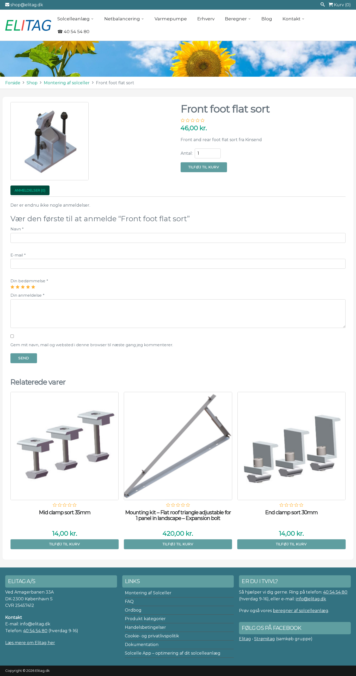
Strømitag (264, 638)
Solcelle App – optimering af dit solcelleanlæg (172, 653)
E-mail (18, 255)
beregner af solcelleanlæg (300, 610)
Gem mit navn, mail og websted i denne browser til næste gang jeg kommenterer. (91, 344)
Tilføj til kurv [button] (64, 544)
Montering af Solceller (148, 592)
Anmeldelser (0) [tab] (30, 190)
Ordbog (133, 610)
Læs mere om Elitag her (30, 642)
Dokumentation (141, 644)
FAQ (129, 601)
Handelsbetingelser (145, 627)
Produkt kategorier (145, 618)
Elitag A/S (28, 25)
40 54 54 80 (35, 630)
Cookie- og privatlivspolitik (152, 635)
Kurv (342, 4)
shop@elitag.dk (26, 4)
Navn (17, 228)
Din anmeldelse (27, 295)
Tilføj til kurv (203, 167)
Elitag (245, 638)
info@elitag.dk (311, 598)
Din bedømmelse (29, 280)
